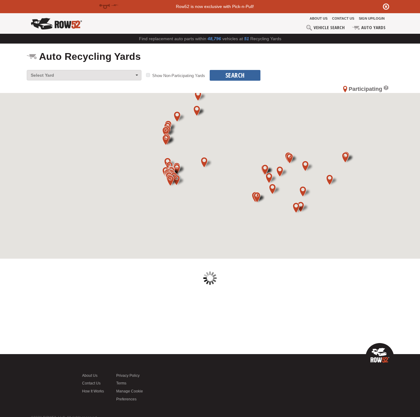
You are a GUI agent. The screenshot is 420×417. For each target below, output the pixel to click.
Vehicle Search (328, 27)
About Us (318, 18)
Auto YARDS (373, 27)
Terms (121, 383)
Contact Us (343, 18)
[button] (199, 111)
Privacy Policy (128, 375)
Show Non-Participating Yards (178, 75)
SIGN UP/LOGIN (372, 18)
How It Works (93, 391)
